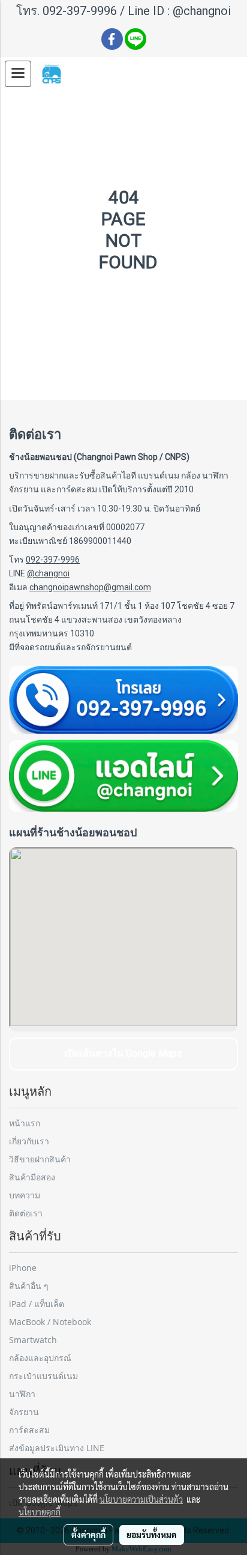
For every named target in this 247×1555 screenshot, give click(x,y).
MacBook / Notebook (50, 1321)
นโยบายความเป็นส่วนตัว (141, 1499)
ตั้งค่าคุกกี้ (88, 1534)
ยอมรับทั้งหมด (151, 1534)
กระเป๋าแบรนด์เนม (43, 1375)
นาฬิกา (22, 1394)
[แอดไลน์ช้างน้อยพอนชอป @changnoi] (123, 776)
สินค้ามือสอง (32, 1177)
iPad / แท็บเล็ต (36, 1303)
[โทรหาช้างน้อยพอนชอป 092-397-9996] (123, 700)
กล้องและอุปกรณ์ (40, 1357)
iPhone (23, 1267)
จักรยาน (24, 1412)
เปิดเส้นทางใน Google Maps (123, 1053)
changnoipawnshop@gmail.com (90, 587)
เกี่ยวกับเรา (29, 1141)
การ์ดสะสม (29, 1430)
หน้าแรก (24, 1123)
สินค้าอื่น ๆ (29, 1285)
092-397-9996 (80, 11)
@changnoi (202, 11)
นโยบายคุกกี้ (40, 1511)
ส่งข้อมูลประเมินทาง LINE (56, 1448)
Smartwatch (33, 1339)
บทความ (24, 1195)
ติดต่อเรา (26, 1213)
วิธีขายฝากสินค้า (40, 1159)
